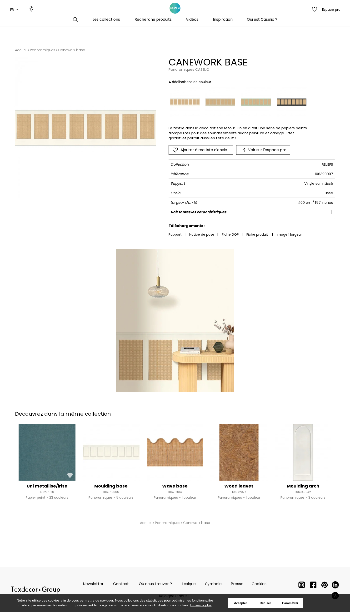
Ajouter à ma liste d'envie (203, 150)
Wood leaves (239, 486)
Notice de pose (201, 234)
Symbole (213, 584)
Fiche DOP (230, 234)
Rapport (175, 234)
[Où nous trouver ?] (31, 9)
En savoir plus (200, 605)
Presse (237, 584)
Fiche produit (257, 234)
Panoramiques (42, 50)
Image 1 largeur (289, 234)
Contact (121, 584)
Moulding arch (303, 486)
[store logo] (175, 8)
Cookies (259, 584)
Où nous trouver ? (155, 584)
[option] (185, 102)
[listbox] (235, 102)
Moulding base (111, 486)
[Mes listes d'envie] (314, 9)
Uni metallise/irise (47, 486)
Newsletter (93, 584)
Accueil (21, 50)
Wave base (175, 486)
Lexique (189, 584)
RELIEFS (327, 164)
